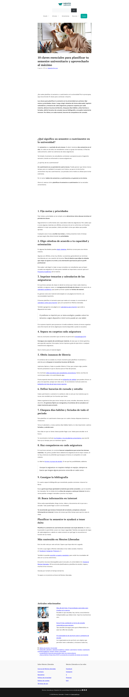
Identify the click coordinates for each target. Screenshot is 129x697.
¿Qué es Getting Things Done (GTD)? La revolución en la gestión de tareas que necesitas (63, 655)
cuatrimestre (73, 649)
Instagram (49, 551)
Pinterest (56, 551)
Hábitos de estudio (44, 648)
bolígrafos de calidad (69, 379)
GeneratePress (75, 694)
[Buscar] (74, 10)
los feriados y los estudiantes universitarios (67, 438)
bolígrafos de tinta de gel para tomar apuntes (52, 384)
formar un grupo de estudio (53, 461)
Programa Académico (44, 272)
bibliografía (42, 649)
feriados (80, 649)
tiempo (57, 651)
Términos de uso (43, 684)
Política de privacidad (44, 678)
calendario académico (45, 289)
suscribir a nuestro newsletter (59, 555)
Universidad (53, 648)
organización (86, 649)
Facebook (43, 551)
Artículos (54, 16)
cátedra (67, 649)
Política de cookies (43, 681)
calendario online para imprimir (47, 303)
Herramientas (65, 16)
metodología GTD (80, 337)
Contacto (41, 672)
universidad (62, 651)
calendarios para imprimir (69, 307)
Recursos (74, 16)
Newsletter (41, 675)
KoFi (67, 681)
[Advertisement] (64, 82)
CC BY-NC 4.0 (77, 690)
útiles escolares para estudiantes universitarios (61, 373)
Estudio (45, 16)
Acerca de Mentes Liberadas (47, 669)
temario (52, 651)
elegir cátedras (61, 249)
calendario (49, 649)
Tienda (84, 16)
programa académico (43, 651)
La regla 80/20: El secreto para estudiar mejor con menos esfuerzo (57, 653)
